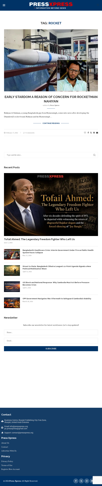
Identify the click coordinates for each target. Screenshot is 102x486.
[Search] (98, 5)
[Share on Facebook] (88, 132)
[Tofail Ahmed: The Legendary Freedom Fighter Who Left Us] (51, 204)
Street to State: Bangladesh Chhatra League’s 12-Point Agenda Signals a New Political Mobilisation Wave (57, 267)
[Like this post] (85, 132)
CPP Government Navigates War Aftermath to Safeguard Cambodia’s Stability (57, 299)
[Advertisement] (53, 382)
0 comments (30, 133)
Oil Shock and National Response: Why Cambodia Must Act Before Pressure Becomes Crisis (56, 283)
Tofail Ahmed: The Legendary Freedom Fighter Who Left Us (39, 239)
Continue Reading (51, 123)
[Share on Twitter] (91, 132)
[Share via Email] (97, 132)
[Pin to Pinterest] (94, 132)
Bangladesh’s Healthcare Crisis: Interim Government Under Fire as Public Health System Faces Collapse (58, 251)
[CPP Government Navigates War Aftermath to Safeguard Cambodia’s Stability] (12, 302)
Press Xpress (54, 105)
